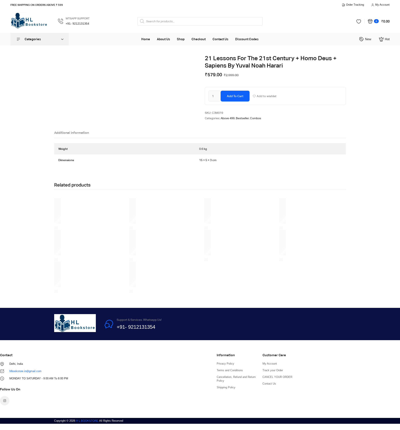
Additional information (71, 133)
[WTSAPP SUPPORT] (61, 21)
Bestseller (242, 118)
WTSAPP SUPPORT (78, 18)
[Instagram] (4, 400)
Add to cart (235, 96)
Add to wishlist (266, 96)
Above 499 (228, 118)
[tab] (71, 134)
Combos (255, 118)
